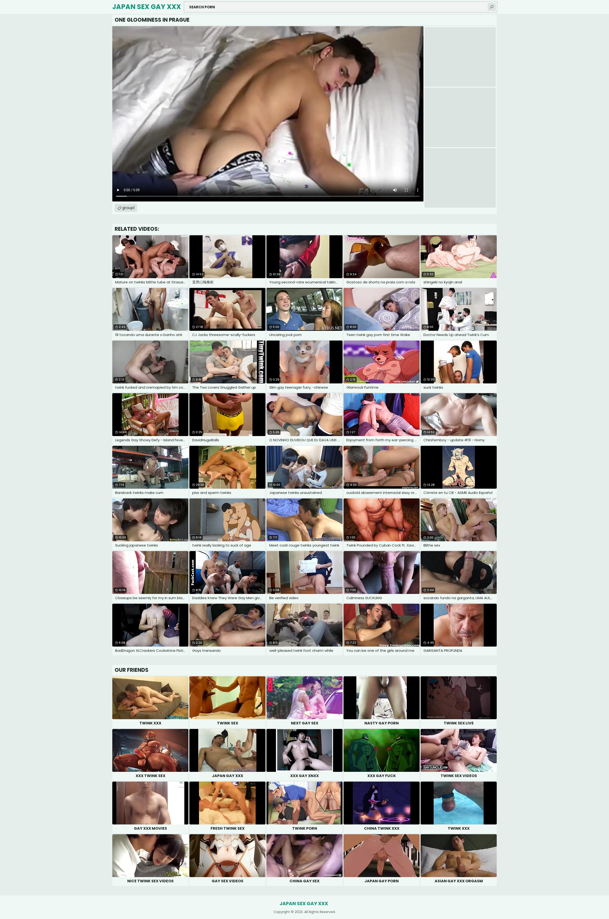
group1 (128, 208)
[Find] (492, 7)
